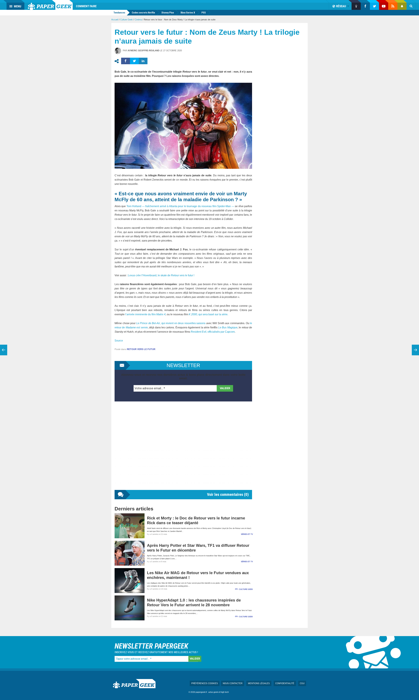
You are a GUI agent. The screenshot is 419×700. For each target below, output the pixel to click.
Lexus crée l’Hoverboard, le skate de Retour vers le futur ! (161, 275)
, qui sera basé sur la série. (208, 314)
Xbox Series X (188, 12)
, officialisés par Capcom (213, 331)
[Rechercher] (411, 6)
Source (119, 340)
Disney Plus (168, 12)
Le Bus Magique (227, 327)
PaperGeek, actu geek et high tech (50, 5)
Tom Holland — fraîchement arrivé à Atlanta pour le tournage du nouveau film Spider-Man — (180, 206)
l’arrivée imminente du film (145, 314)
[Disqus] (183, 449)
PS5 (203, 12)
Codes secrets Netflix (143, 12)
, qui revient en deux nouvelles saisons (171, 323)
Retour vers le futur (141, 349)
